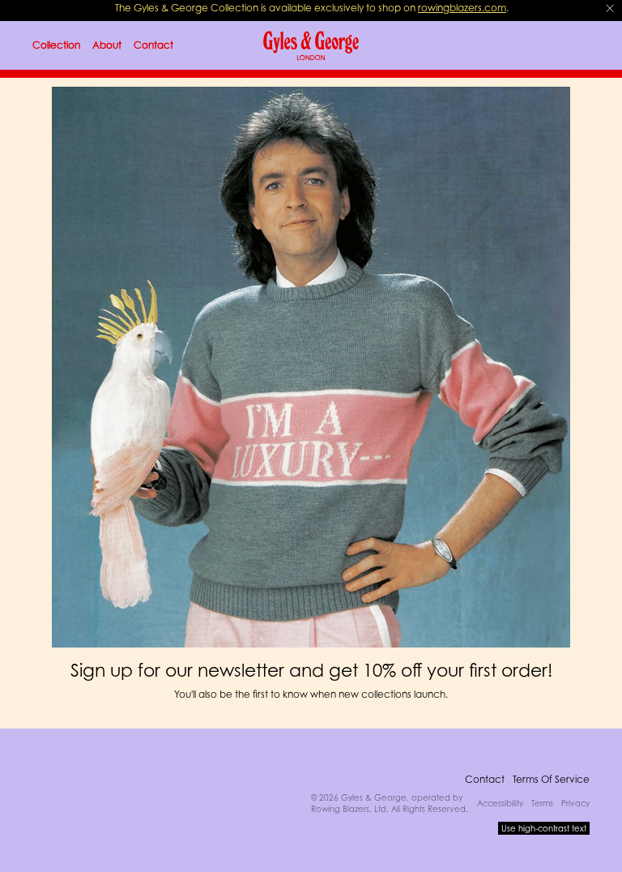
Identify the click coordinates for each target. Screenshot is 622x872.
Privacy (575, 803)
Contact (485, 779)
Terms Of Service (551, 779)
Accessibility (500, 803)
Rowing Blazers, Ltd (348, 809)
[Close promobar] (610, 8)
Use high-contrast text (543, 828)
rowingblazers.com (462, 8)
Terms (542, 803)
